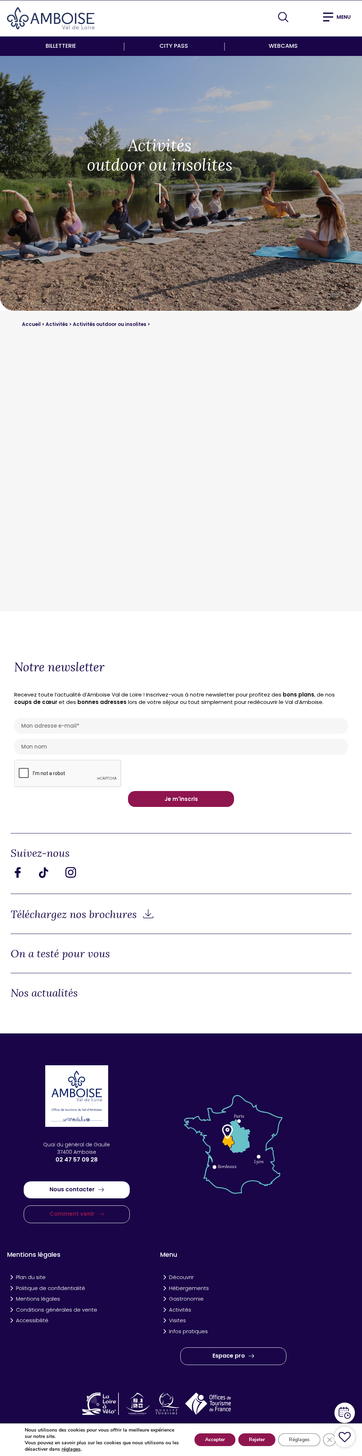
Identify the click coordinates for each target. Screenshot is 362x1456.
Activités (57, 324)
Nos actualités (44, 992)
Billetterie (61, 46)
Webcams (283, 46)
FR (302, 16)
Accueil (32, 324)
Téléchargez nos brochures (75, 914)
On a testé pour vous (60, 953)
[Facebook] (23, 872)
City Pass (173, 46)
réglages (71, 1449)
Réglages (299, 1439)
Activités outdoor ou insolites (110, 324)
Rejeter (257, 1439)
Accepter (215, 1439)
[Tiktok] (49, 872)
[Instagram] (76, 872)
